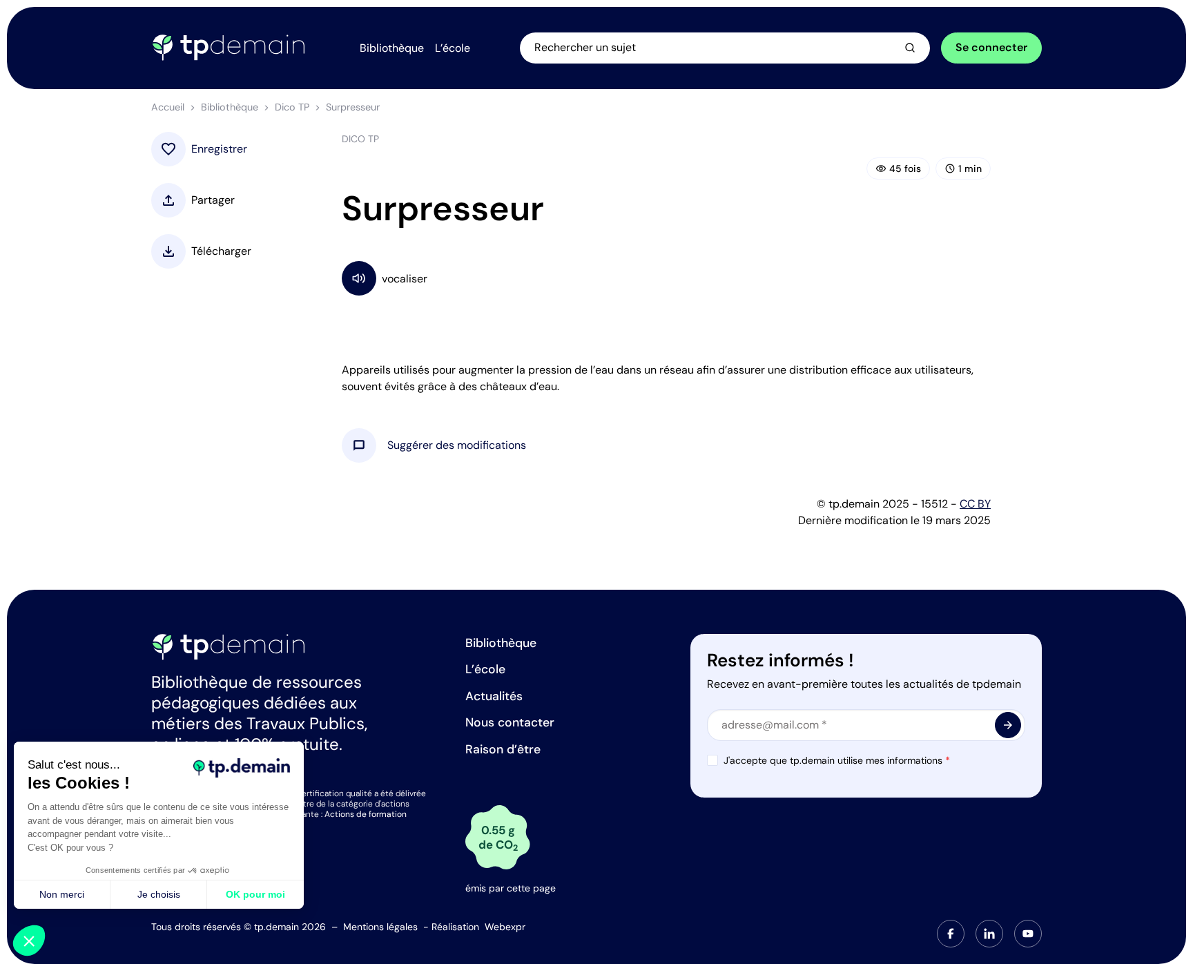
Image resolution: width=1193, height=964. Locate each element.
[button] (456, 445)
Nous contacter (509, 722)
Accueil (167, 107)
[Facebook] (950, 933)
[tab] (950, 933)
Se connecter (991, 47)
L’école (485, 669)
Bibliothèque (229, 107)
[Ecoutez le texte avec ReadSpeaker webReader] (666, 277)
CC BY (975, 504)
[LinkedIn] (989, 933)
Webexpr (505, 926)
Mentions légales (380, 926)
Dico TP (292, 107)
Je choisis (158, 894)
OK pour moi (255, 894)
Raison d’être (503, 749)
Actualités (494, 696)
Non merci (61, 894)
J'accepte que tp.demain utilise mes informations (837, 760)
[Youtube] (1028, 933)
